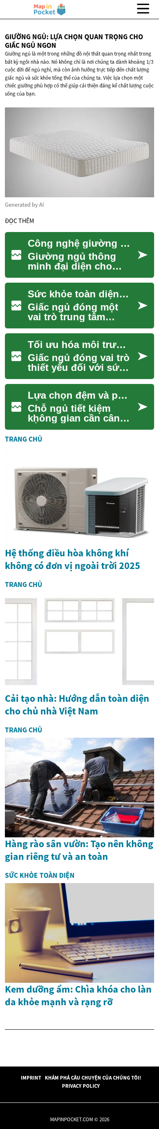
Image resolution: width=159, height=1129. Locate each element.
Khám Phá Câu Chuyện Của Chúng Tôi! (93, 1077)
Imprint (31, 1077)
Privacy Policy (81, 1085)
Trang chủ (23, 439)
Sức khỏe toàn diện (40, 875)
